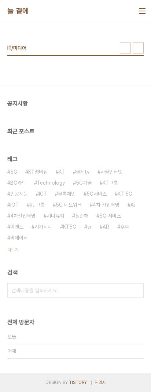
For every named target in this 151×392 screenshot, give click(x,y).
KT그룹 (110, 183)
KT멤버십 (38, 172)
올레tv (82, 172)
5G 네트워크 (69, 205)
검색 (136, 290)
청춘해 (81, 216)
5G (13, 172)
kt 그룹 (37, 205)
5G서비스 (96, 194)
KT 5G (125, 194)
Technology (51, 183)
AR (106, 227)
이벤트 (16, 227)
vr (89, 227)
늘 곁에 (18, 11)
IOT (14, 205)
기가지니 (43, 227)
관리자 (100, 382)
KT (62, 172)
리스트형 (138, 47)
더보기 (12, 249)
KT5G (69, 227)
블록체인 (67, 194)
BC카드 (18, 183)
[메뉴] (142, 11)
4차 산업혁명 (106, 205)
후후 (124, 227)
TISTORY (78, 382)
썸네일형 (125, 47)
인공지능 (19, 194)
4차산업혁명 (23, 216)
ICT (43, 194)
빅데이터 (19, 238)
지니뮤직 (55, 216)
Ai (132, 205)
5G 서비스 (110, 216)
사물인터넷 (111, 172)
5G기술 (84, 183)
